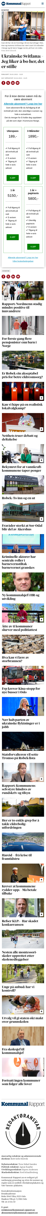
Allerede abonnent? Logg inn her (23, 103)
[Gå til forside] (16, 3)
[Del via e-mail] (17, 82)
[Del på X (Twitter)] (8, 82)
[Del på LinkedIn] (13, 82)
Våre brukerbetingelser (23, 261)
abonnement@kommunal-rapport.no (19, 1212)
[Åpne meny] (42, 3)
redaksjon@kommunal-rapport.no (18, 1210)
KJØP (12, 178)
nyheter (6, 271)
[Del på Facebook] (3, 82)
